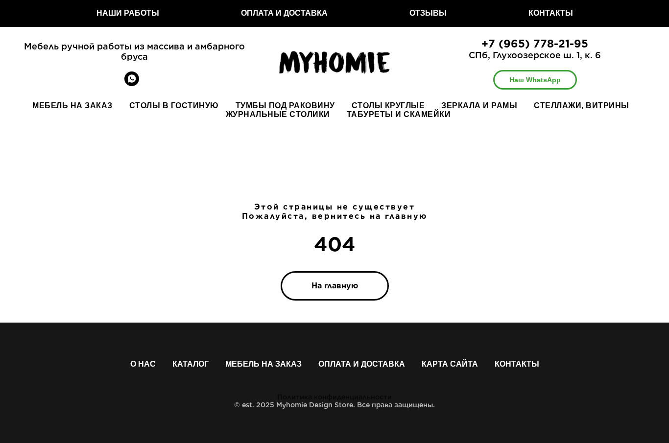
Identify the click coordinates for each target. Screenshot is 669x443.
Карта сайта (450, 364)
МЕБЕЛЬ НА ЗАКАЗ (72, 105)
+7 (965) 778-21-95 (534, 43)
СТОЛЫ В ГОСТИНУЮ (174, 105)
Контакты (517, 364)
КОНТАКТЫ (550, 13)
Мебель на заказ (263, 364)
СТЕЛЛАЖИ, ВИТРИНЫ (581, 105)
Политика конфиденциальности (334, 397)
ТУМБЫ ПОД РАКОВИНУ (285, 105)
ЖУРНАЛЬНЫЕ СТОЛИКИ (278, 114)
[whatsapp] (131, 83)
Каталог (190, 364)
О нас (143, 364)
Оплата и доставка (361, 364)
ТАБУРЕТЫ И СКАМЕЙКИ (399, 114)
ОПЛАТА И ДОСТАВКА (284, 13)
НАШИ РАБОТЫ (127, 13)
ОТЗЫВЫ (428, 13)
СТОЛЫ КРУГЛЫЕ (388, 105)
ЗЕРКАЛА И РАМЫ (479, 105)
